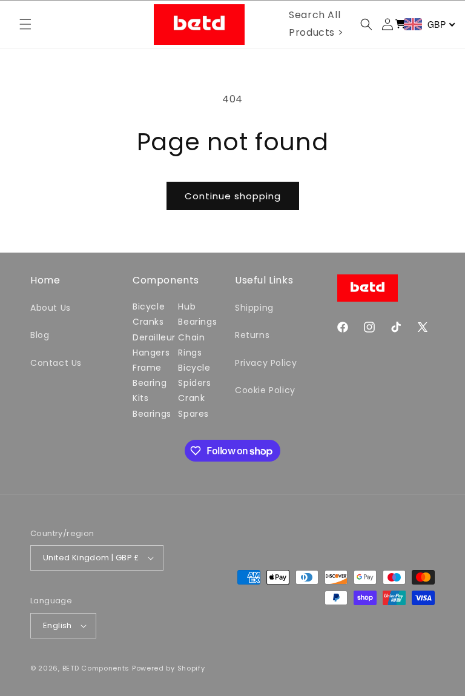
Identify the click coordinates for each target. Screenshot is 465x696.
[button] (25, 24)
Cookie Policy (265, 390)
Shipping (254, 308)
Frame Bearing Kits (150, 383)
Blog (39, 335)
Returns (252, 335)
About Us (50, 308)
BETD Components (96, 668)
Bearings (152, 414)
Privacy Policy (266, 363)
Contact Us (56, 363)
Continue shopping (233, 196)
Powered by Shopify (168, 668)
